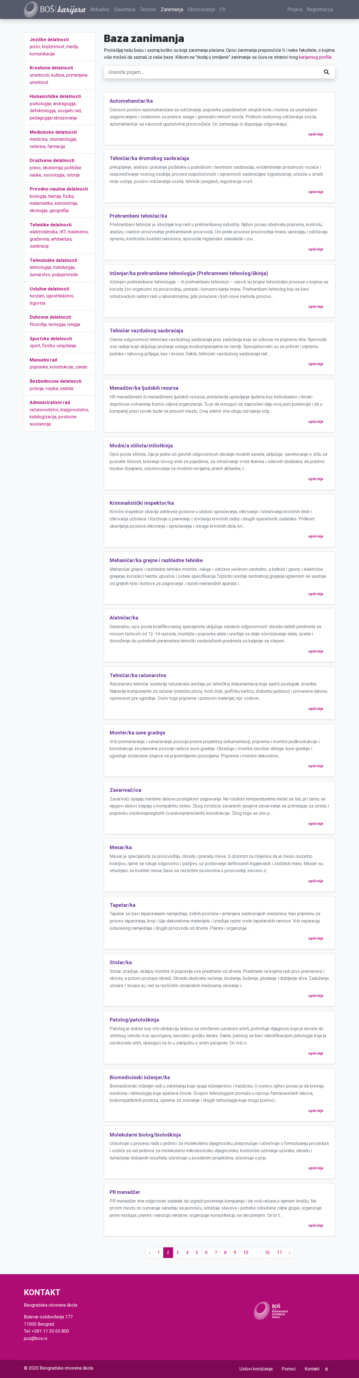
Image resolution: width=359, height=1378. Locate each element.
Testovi (148, 9)
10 (245, 1252)
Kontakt (312, 1369)
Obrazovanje (201, 9)
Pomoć (289, 1369)
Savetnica (124, 9)
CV (223, 9)
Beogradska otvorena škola (66, 1368)
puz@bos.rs (35, 1338)
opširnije (315, 134)
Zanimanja (172, 9)
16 (267, 1252)
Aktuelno (99, 9)
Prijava (294, 9)
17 (279, 1252)
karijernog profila (315, 57)
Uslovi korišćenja (256, 1369)
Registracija (320, 9)
